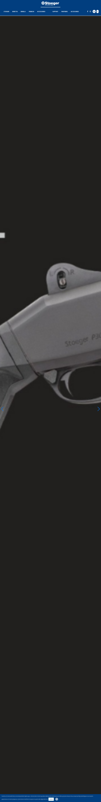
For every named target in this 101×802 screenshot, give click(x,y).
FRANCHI (31, 11)
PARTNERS (64, 11)
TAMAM (51, 799)
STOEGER (6, 11)
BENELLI (23, 11)
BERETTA (15, 11)
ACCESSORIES (41, 11)
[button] (2, 409)
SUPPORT (55, 11)
